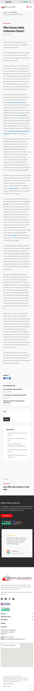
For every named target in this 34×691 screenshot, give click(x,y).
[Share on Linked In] (10, 378)
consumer (15, 274)
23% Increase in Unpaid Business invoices (14, 395)
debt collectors (14, 188)
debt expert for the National (17, 102)
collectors (14, 235)
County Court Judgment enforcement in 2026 (17, 434)
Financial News (6, 23)
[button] (2, 543)
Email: (2, 639)
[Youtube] (13, 599)
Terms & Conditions (8, 683)
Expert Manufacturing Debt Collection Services (18, 450)
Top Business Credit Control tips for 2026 (17, 439)
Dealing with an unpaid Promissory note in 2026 (17, 456)
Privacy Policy (6, 686)
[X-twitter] (10, 599)
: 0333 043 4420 (7, 637)
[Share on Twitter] (7, 378)
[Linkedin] (2, 599)
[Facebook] (6, 599)
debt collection (22, 115)
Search (4, 411)
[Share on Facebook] (4, 378)
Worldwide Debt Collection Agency (12, 389)
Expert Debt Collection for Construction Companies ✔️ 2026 (17, 445)
